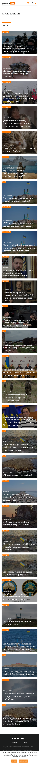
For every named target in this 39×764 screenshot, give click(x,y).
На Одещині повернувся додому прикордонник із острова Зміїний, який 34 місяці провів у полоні (19, 97)
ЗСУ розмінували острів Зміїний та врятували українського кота (15, 397)
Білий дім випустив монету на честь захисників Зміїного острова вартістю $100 (18, 597)
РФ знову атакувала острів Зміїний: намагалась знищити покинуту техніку (18, 447)
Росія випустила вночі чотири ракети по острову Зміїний (18, 200)
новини (17, 20)
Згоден (14, 761)
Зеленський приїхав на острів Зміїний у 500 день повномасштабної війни (18, 273)
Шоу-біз (4, 306)
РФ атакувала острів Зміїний (17, 475)
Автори (25, 742)
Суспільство (6, 57)
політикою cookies (19, 756)
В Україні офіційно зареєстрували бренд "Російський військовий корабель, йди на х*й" (15, 172)
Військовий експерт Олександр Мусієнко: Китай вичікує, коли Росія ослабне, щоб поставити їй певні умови (19, 421)
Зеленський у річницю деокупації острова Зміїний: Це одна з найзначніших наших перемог (19, 296)
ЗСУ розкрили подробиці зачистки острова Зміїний (16, 523)
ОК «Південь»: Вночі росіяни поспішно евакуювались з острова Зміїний (17, 721)
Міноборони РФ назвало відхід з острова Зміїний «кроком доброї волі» (18, 696)
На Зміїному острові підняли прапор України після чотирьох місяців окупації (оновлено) (19, 646)
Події (4, 182)
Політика (5, 32)
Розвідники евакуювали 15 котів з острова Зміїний (19, 150)
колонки (5, 25)
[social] (12, 738)
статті (25, 20)
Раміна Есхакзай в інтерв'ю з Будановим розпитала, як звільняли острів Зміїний (17, 323)
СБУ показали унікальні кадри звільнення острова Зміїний (18, 225)
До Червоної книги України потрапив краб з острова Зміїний (17, 74)
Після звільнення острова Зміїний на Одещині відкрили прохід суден (18, 497)
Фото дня (5, 555)
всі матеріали (6, 20)
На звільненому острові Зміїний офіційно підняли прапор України (19, 547)
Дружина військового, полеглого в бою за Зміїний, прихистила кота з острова (17, 123)
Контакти (15, 742)
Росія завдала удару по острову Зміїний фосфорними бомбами (18, 673)
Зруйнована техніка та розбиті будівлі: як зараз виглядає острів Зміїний (19, 347)
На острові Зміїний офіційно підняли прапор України (17, 573)
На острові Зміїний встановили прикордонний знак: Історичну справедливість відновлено (19, 248)
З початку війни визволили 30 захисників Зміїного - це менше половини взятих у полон (19, 372)
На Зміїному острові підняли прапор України (17, 623)
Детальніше (23, 761)
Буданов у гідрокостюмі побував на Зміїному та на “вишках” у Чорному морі (16, 49)
